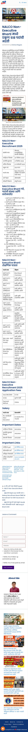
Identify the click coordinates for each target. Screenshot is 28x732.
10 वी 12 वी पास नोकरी (11, 486)
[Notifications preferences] (3, 729)
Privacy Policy (7, 724)
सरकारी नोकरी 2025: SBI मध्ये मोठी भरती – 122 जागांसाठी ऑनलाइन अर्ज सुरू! (7, 477)
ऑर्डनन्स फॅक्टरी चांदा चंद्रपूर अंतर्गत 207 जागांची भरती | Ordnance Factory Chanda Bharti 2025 (7, 469)
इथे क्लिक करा (19, 447)
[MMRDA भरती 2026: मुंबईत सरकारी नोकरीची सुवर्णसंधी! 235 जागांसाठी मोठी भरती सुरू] (14, 682)
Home (6, 722)
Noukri (20, 486)
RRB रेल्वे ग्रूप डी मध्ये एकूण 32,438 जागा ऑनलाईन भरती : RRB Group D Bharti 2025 (13, 504)
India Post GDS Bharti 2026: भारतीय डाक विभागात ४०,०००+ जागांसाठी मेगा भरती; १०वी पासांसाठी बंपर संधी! (18, 101)
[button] (20, 2)
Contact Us (20, 722)
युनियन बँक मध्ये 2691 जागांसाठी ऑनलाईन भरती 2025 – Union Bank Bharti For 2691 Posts (19, 469)
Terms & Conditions (18, 724)
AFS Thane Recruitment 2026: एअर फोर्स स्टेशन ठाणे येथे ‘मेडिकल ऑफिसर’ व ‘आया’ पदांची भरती (14, 711)
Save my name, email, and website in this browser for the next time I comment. (13, 551)
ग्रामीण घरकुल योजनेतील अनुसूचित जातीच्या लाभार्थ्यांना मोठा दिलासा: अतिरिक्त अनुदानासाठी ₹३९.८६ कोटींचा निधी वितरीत (13, 630)
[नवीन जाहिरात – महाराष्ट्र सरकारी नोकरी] (3, 2)
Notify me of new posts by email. (14, 563)
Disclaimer (14, 727)
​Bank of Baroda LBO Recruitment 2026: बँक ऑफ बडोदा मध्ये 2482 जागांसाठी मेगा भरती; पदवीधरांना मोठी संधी (13, 651)
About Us (12, 722)
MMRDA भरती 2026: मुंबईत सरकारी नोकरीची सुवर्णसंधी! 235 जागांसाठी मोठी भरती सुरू (13, 691)
